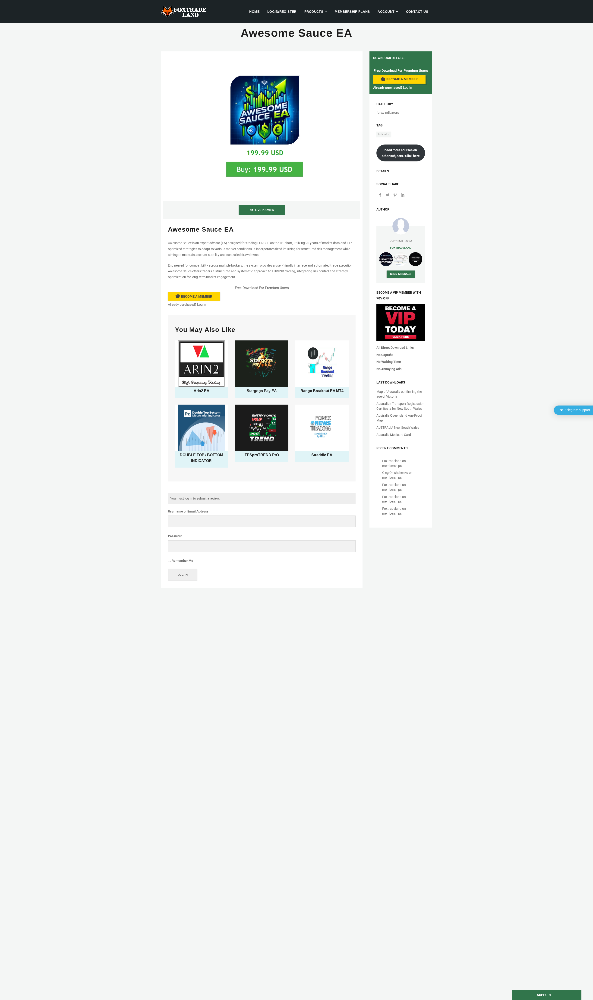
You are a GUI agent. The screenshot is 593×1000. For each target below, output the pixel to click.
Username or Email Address (188, 511)
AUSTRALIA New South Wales (397, 427)
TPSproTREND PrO (262, 455)
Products (313, 11)
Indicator (383, 134)
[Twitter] (387, 195)
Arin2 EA (201, 391)
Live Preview (264, 210)
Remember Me (182, 561)
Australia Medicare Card (393, 435)
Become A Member (196, 296)
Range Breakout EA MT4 (322, 391)
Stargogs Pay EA (262, 391)
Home (254, 11)
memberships (392, 466)
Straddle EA (321, 455)
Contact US (417, 11)
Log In (201, 304)
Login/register (281, 11)
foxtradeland (400, 247)
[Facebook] (380, 195)
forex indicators (387, 112)
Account (386, 11)
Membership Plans (352, 11)
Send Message (401, 274)
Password (175, 536)
